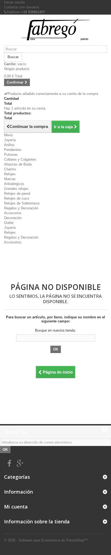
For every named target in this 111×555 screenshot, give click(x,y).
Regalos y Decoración (21, 208)
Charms (10, 169)
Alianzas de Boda (18, 164)
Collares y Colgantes (20, 159)
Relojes (10, 174)
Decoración (13, 218)
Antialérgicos (14, 184)
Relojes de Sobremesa (21, 203)
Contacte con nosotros (21, 7)
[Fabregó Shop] (55, 32)
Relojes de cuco (16, 198)
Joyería (10, 140)
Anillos (9, 145)
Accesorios (13, 213)
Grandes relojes (16, 189)
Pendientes (13, 150)
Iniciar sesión (14, 2)
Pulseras (11, 155)
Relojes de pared (17, 193)
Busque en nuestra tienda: (55, 330)
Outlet (8, 223)
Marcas (10, 179)
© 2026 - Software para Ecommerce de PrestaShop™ (46, 540)
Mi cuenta (16, 506)
